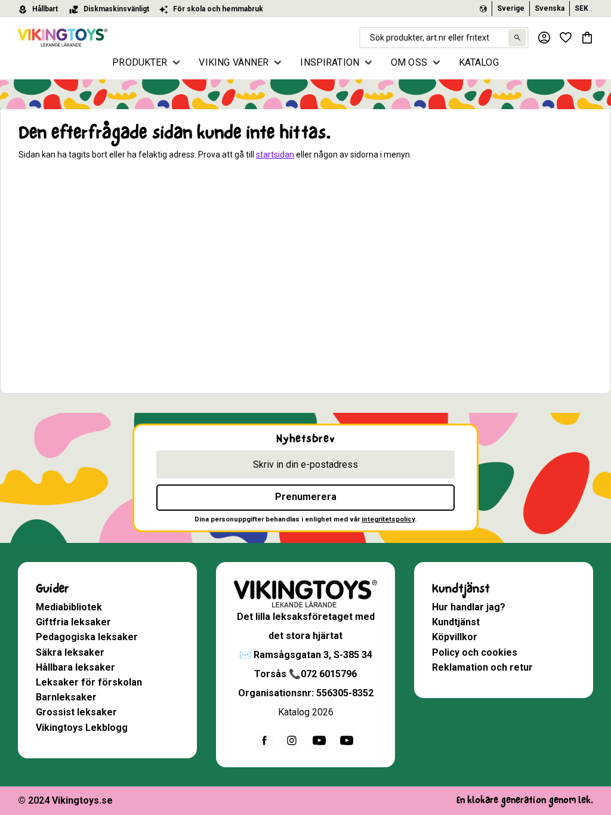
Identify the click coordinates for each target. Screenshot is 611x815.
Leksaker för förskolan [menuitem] (89, 682)
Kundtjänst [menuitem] (461, 588)
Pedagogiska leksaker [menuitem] (87, 637)
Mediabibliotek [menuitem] (69, 607)
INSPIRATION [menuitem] (329, 62)
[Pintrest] (347, 740)
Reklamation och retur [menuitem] (482, 667)
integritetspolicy (388, 519)
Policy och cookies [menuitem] (474, 652)
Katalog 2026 (306, 712)
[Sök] (517, 38)
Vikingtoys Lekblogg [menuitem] (82, 727)
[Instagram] (292, 740)
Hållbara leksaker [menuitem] (75, 667)
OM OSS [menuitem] (409, 62)
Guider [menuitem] (52, 588)
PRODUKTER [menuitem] (139, 62)
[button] (566, 38)
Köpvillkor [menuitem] (454, 637)
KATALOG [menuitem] (479, 62)
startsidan (275, 154)
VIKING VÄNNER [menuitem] (234, 62)
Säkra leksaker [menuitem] (70, 652)
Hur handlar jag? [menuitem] (468, 607)
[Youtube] (319, 740)
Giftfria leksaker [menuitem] (73, 622)
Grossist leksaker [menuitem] (76, 712)
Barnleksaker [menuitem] (66, 697)
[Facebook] (264, 740)
